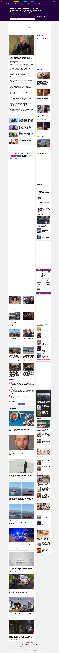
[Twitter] (42, 38)
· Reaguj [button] (40, 119)
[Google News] (47, 38)
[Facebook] (38, 38)
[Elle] (21, 646)
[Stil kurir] (23, 646)
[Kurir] (15, 646)
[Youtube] (43, 38)
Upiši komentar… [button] (14, 401)
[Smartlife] (32, 646)
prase (18, 150)
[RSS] (49, 38)
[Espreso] (18, 646)
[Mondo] (3, 1)
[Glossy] (26, 646)
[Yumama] (39, 646)
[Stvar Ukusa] (43, 646)
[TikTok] (45, 38)
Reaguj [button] (11, 158)
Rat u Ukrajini (22, 150)
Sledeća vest (29, 147)
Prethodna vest (14, 147)
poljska (10, 150)
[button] (34, 16)
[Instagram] (40, 38)
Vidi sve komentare (21, 404)
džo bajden (14, 150)
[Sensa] (36, 646)
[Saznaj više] (49, 214)
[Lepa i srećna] (29, 646)
